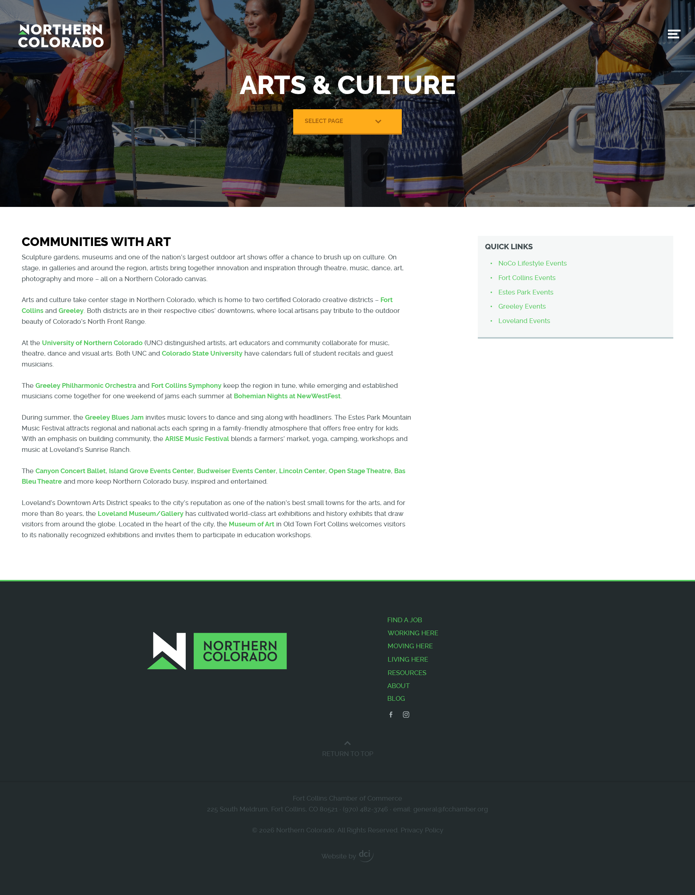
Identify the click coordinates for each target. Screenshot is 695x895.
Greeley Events (522, 306)
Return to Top (347, 754)
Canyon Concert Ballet (70, 471)
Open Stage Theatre (360, 471)
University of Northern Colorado (92, 343)
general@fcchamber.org (450, 809)
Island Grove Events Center (151, 471)
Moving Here (410, 646)
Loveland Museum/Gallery (141, 513)
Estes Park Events (525, 292)
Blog (396, 698)
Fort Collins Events (527, 277)
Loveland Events (524, 321)
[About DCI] (366, 856)
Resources (407, 672)
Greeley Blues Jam (114, 417)
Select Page (324, 121)
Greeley (71, 310)
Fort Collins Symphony (186, 385)
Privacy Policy (422, 830)
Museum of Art (251, 524)
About (398, 686)
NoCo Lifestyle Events (532, 263)
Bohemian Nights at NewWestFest (287, 396)
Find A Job (404, 620)
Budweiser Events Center (236, 471)
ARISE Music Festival (197, 438)
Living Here (408, 659)
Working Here (413, 633)
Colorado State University (202, 353)
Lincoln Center (302, 471)
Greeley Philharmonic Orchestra (85, 385)
